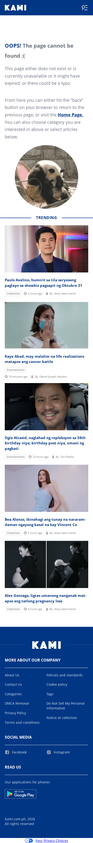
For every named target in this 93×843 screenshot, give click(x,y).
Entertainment (16, 370)
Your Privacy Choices (51, 840)
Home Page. (70, 115)
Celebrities (13, 293)
